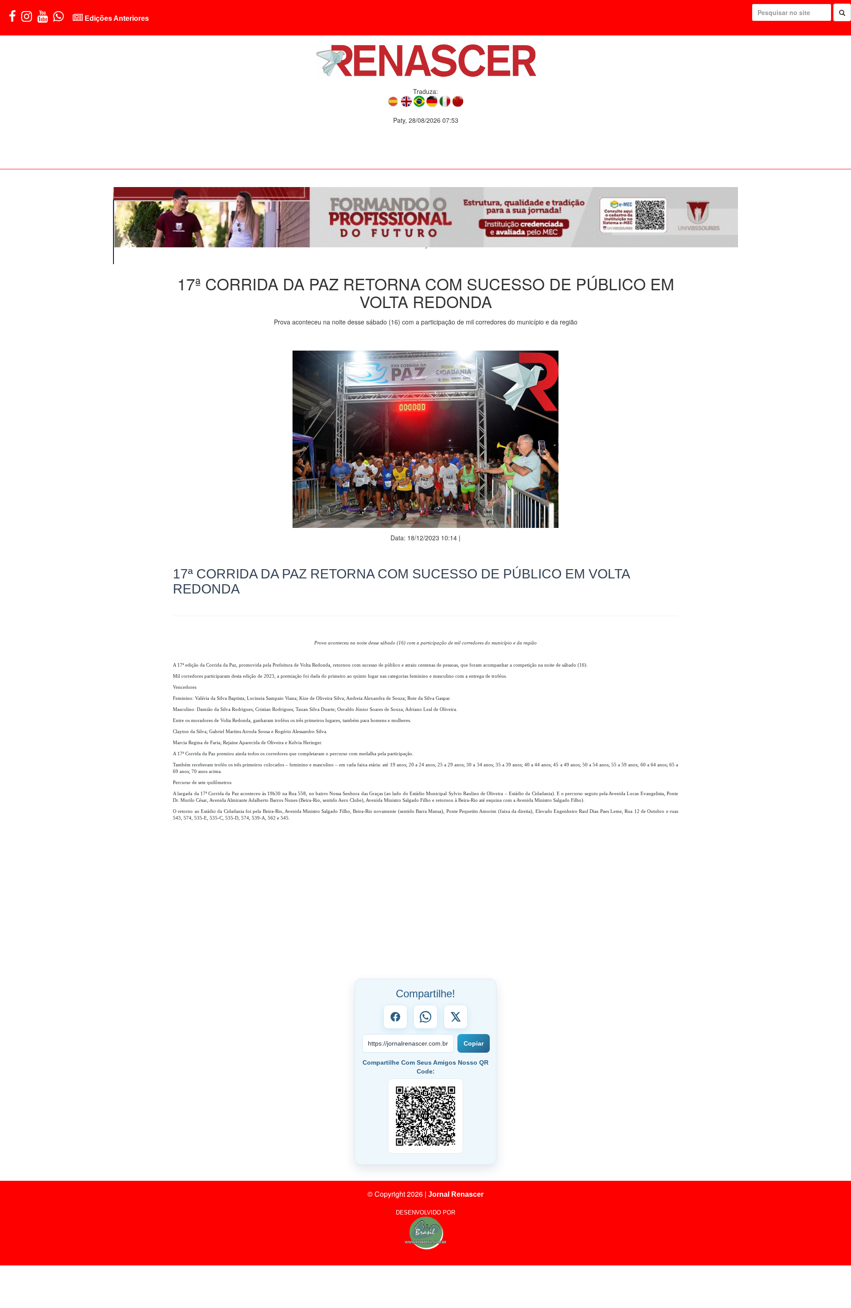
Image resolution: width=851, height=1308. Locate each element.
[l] (425, 217)
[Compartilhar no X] (456, 1000)
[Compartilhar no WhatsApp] (425, 1000)
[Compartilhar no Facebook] (395, 1000)
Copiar (474, 1026)
